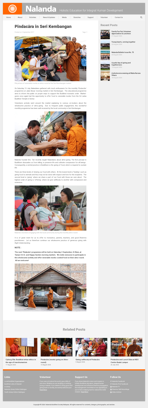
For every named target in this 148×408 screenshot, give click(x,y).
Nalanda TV (116, 387)
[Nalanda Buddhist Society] (41, 8)
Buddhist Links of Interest (13, 384)
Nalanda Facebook (118, 381)
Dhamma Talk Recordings (120, 389)
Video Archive (116, 392)
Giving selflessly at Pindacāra (88, 360)
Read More (43, 390)
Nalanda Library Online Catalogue (15, 389)
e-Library (7, 387)
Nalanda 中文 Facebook (120, 384)
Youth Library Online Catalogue (14, 392)
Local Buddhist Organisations (14, 381)
